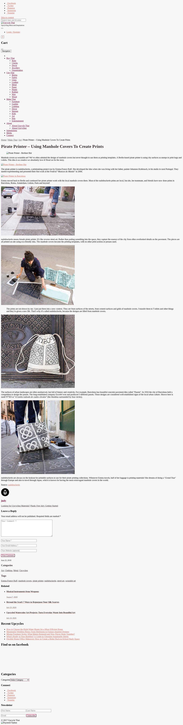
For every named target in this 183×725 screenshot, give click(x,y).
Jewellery (16, 68)
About (9, 123)
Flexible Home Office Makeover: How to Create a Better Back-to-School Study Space (43, 639)
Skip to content (7, 17)
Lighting (15, 106)
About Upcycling (19, 128)
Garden (15, 104)
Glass (14, 80)
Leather (15, 82)
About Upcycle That (20, 126)
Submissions (11, 130)
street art (60, 581)
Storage (15, 111)
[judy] (5, 495)
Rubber (15, 92)
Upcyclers (23, 570)
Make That (11, 99)
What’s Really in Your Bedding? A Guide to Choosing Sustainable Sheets (37, 636)
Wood (14, 97)
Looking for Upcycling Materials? (15, 506)
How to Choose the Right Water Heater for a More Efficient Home (34, 629)
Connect (10, 135)
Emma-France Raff (9, 581)
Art (13, 116)
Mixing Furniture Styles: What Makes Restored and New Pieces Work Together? (40, 634)
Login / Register (13, 32)
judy (3, 500)
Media (9, 133)
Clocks (15, 63)
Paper (14, 87)
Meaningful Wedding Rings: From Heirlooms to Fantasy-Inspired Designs (37, 632)
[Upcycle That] (8, 23)
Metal (14, 85)
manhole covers (25, 581)
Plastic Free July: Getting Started (44, 506)
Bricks (14, 75)
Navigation (6, 51)
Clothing (8, 570)
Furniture (16, 101)
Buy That (10, 58)
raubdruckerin (14, 485)
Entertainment (18, 121)
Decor (14, 65)
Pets (13, 118)
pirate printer (38, 581)
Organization (17, 70)
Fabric (14, 77)
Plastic (14, 89)
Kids (14, 114)
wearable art (70, 581)
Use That (10, 73)
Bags (14, 60)
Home (3, 140)
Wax (14, 94)
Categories (5, 680)
